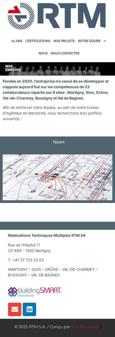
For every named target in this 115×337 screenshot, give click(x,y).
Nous (43, 53)
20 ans (16, 41)
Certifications (37, 41)
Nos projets (64, 41)
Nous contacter (65, 53)
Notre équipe (89, 41)
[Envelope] (14, 309)
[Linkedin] (29, 309)
